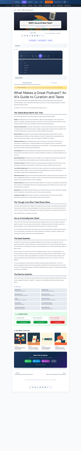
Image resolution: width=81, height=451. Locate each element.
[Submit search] (65, 2)
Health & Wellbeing (47, 5)
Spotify (28, 361)
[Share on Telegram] (32, 36)
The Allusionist (18, 303)
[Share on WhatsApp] (30, 36)
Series (36, 1)
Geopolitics (24, 5)
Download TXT (41, 322)
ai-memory (50, 40)
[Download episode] (60, 56)
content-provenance (42, 40)
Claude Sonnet (18, 289)
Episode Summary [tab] (28, 82)
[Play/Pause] (40, 56)
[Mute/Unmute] (24, 56)
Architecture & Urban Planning (70, 5)
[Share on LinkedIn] (37, 36)
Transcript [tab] (54, 82)
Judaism (40, 5)
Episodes (19, 10)
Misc (54, 5)
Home (15, 10)
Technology (18, 5)
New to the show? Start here (40, 364)
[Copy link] (43, 36)
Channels (30, 1)
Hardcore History (18, 294)
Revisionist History (46, 298)
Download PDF (58, 322)
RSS (54, 361)
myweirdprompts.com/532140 (55, 33)
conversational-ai (32, 40)
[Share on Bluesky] (25, 36)
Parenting (30, 5)
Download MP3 (24, 322)
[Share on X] (22, 36)
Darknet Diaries (45, 289)
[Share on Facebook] (27, 36)
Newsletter (46, 361)
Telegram (37, 361)
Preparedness (60, 5)
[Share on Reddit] (35, 36)
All (73, 5)
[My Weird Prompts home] (13, 2)
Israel (35, 5)
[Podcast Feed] (68, 2)
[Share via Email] (40, 36)
